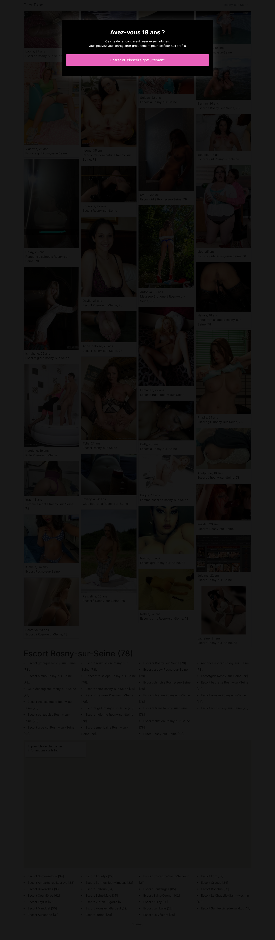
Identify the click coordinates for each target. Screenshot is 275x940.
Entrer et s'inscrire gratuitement (137, 60)
